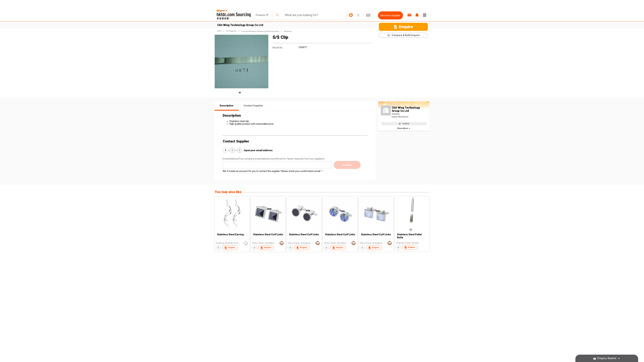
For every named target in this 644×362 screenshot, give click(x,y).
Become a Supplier (390, 15)
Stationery (287, 31)
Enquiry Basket (606, 358)
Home (219, 31)
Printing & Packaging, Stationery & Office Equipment (260, 31)
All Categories (231, 31)
